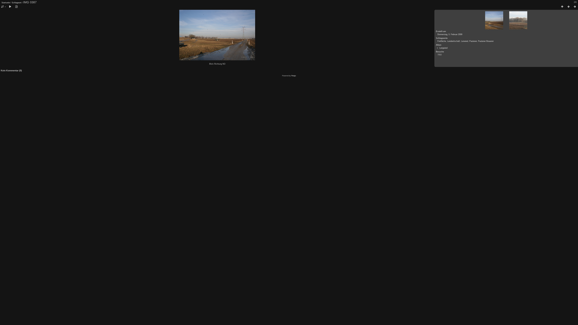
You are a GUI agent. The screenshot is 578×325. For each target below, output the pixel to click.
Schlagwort (16, 3)
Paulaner (473, 41)
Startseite (6, 3)
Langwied (443, 48)
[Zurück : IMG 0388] (568, 6)
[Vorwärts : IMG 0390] (575, 6)
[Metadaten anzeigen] (16, 6)
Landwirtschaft (453, 41)
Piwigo (293, 76)
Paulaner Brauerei (486, 41)
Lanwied (464, 41)
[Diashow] (10, 6)
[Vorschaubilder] (562, 6)
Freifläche (441, 41)
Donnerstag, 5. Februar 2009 (449, 34)
